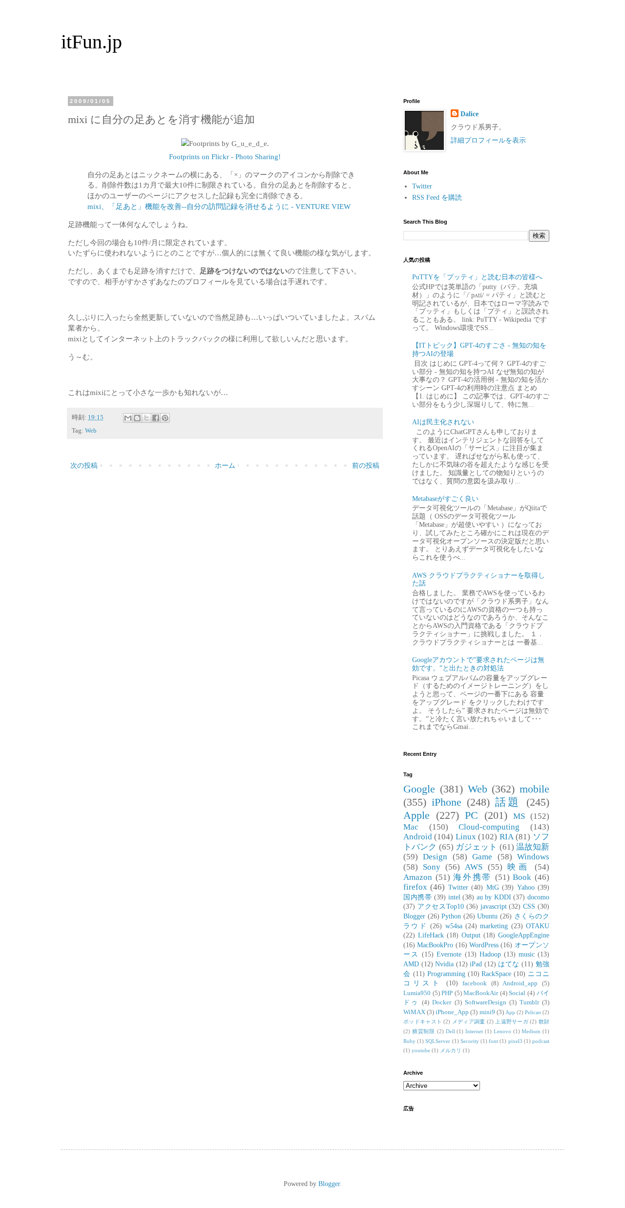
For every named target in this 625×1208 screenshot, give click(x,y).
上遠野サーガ (511, 1021)
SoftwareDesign (485, 1002)
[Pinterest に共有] (165, 418)
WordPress (484, 945)
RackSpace (496, 974)
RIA (507, 836)
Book (522, 877)
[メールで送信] (128, 418)
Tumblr (529, 1002)
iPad (476, 964)
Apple (416, 815)
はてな (509, 964)
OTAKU (537, 926)
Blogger (414, 916)
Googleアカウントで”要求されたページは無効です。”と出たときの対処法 (478, 664)
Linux (466, 836)
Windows (533, 856)
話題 (508, 802)
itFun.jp (91, 42)
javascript (493, 906)
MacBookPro (435, 945)
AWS (473, 867)
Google (419, 789)
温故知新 (532, 847)
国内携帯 (417, 897)
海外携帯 (472, 877)
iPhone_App (452, 1012)
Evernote (449, 954)
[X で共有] (146, 418)
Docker (441, 1002)
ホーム (225, 465)
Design (435, 856)
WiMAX (414, 1012)
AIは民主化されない (443, 422)
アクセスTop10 (440, 906)
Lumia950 (417, 993)
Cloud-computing (489, 827)
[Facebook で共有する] (156, 418)
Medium (531, 1031)
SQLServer (437, 1041)
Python (451, 916)
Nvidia (444, 964)
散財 (544, 1021)
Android (417, 836)
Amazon (417, 877)
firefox (415, 887)
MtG (492, 887)
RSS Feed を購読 (437, 197)
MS (519, 816)
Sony (431, 867)
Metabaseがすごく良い (445, 498)
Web (91, 430)
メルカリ (450, 1050)
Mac (410, 827)
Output (470, 935)
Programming (446, 974)
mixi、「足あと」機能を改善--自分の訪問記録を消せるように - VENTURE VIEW (219, 206)
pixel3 (515, 1041)
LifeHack (431, 935)
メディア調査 (468, 1021)
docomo (538, 897)
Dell (450, 1031)
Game (482, 856)
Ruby (409, 1041)
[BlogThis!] (137, 418)
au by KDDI (494, 897)
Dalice (469, 114)
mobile (534, 789)
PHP (447, 993)
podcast (540, 1041)
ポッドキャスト (422, 1021)
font (493, 1041)
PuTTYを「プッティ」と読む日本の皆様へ (477, 277)
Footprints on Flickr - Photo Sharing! (225, 156)
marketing (494, 926)
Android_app (520, 983)
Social (517, 993)
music (527, 954)
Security (469, 1041)
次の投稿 (84, 465)
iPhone (446, 802)
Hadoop (490, 954)
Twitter (422, 186)
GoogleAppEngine (523, 935)
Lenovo (502, 1031)
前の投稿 (365, 465)
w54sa (453, 926)
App (510, 1012)
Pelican (533, 1012)
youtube (421, 1050)
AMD (411, 964)
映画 (518, 867)
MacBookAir (480, 993)
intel (454, 897)
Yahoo (526, 887)
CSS (529, 906)
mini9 (487, 1012)
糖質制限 (423, 1031)
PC (471, 815)
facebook (474, 983)
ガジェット (477, 847)
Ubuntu (487, 916)
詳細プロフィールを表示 (488, 140)
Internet (474, 1031)
